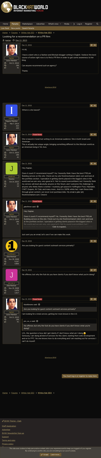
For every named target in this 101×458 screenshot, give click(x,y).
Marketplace (27, 24)
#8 (95, 299)
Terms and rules (8, 440)
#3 (95, 134)
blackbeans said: (30, 304)
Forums (15, 24)
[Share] (91, 45)
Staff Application (9, 426)
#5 (95, 201)
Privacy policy (7, 444)
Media (66, 24)
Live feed (5, 28)
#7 (95, 270)
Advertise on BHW (50, 87)
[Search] (97, 24)
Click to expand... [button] (59, 226)
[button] (60, 24)
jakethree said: (30, 206)
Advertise (40, 24)
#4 (95, 164)
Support (5, 437)
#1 (95, 45)
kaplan (8, 40)
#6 (95, 241)
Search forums (28, 28)
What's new (53, 24)
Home (5, 24)
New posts (15, 28)
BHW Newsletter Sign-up (13, 433)
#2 (95, 106)
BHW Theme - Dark (12, 421)
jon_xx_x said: (29, 321)
